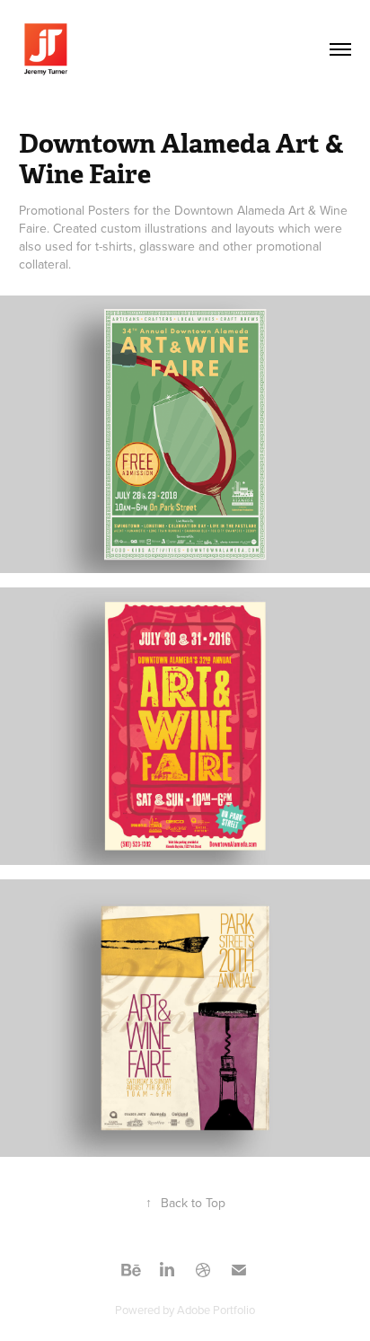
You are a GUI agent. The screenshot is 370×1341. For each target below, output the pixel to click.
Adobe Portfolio (216, 1309)
